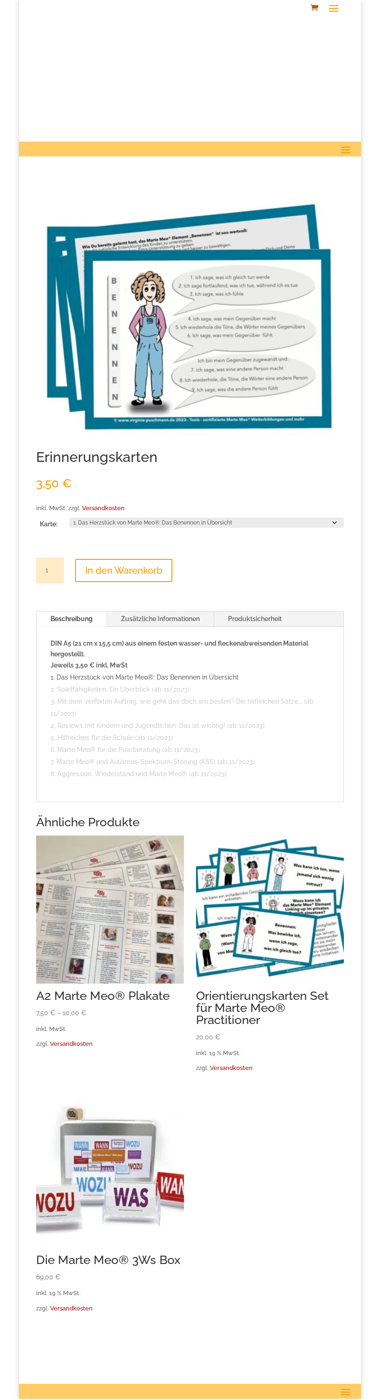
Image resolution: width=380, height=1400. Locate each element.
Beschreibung (72, 618)
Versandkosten (103, 508)
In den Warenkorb (123, 570)
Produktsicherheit (255, 618)
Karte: (48, 524)
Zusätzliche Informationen (160, 618)
